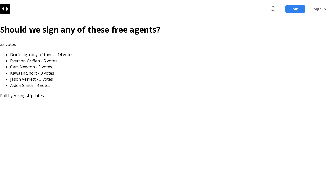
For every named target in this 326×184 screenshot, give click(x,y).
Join (295, 9)
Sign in (320, 9)
